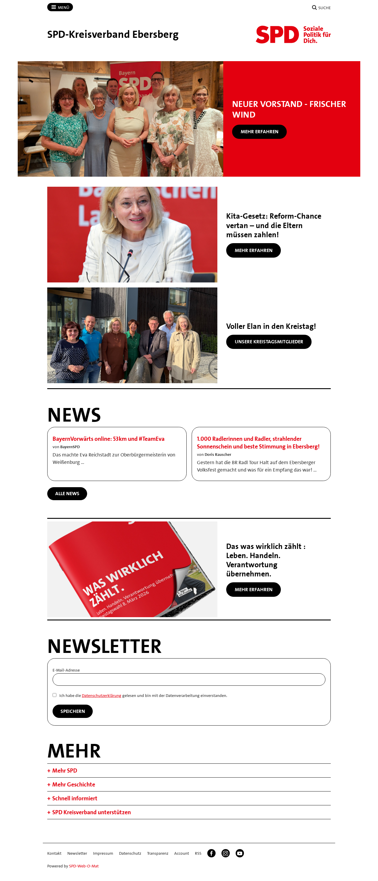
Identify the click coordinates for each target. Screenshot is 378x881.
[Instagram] (225, 853)
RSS (198, 853)
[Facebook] (211, 853)
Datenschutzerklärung (101, 695)
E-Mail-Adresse (66, 670)
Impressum (103, 853)
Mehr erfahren (259, 131)
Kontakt (54, 853)
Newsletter (77, 853)
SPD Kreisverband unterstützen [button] (91, 812)
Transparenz (157, 853)
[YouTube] (240, 853)
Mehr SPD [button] (64, 770)
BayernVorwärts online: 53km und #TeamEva (108, 439)
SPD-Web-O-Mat (84, 866)
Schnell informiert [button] (74, 798)
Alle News (67, 493)
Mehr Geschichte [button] (73, 784)
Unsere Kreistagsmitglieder (269, 341)
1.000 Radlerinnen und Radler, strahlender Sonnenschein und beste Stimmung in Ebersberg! (258, 442)
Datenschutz (130, 853)
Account (181, 853)
